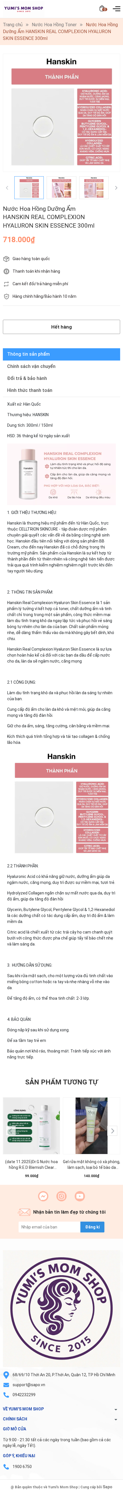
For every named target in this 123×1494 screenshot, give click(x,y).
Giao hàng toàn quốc (31, 258)
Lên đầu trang (104, 1490)
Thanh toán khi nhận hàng (36, 271)
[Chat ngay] (43, 1196)
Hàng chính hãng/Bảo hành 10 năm (44, 296)
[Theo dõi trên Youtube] (80, 1196)
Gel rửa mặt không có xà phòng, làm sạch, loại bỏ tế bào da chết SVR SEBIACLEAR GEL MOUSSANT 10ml (91, 1164)
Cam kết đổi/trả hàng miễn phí (40, 284)
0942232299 (24, 1394)
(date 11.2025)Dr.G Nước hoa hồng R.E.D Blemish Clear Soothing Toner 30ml (31, 1164)
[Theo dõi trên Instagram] (61, 1196)
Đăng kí (92, 1227)
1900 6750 (22, 1466)
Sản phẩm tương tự (61, 1082)
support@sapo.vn (29, 1384)
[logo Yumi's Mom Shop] (61, 1308)
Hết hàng (61, 327)
